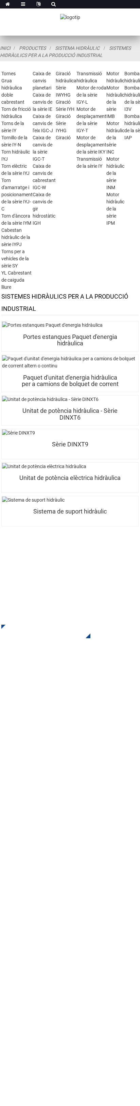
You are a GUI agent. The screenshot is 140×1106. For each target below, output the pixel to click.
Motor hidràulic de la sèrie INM (115, 173)
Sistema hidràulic (77, 48)
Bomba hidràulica (22, 804)
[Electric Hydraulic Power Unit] (70, 466)
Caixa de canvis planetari (42, 81)
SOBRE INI (13, 863)
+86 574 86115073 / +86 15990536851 (65, 961)
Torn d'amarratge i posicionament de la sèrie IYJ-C (17, 195)
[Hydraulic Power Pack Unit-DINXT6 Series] (70, 399)
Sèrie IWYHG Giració (63, 95)
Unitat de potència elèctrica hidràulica (70, 478)
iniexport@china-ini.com (65, 975)
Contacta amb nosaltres (30, 924)
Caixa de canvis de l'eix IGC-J (43, 123)
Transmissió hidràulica (28, 783)
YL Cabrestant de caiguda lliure (16, 280)
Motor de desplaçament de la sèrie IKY (91, 145)
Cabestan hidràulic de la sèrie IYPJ (15, 237)
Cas (6, 893)
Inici (5, 48)
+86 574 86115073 (36, 1003)
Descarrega (15, 883)
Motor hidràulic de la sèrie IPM (115, 209)
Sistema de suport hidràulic (70, 511)
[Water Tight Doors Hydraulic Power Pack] (70, 325)
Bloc (6, 914)
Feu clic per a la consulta (41, 631)
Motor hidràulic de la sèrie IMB (115, 102)
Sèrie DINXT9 (70, 444)
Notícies (11, 904)
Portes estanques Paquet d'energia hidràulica (70, 340)
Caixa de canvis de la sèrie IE (42, 102)
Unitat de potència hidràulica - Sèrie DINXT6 (70, 414)
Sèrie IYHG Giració (63, 130)
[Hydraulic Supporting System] (70, 500)
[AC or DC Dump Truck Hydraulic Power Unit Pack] (70, 362)
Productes (32, 48)
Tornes (8, 73)
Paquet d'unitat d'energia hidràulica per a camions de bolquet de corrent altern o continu (70, 380)
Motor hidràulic (19, 793)
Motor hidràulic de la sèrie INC (115, 138)
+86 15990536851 (43, 1017)
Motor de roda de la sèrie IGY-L (91, 95)
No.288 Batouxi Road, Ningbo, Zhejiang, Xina (72, 989)
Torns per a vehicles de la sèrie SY (15, 258)
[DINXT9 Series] (70, 433)
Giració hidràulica (22, 773)
